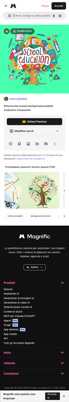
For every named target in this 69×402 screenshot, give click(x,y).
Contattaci (11, 373)
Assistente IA (11, 293)
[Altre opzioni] (54, 144)
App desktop (14, 329)
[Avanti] (64, 190)
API (6, 338)
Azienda (9, 363)
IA (45, 155)
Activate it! (51, 396)
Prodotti (9, 283)
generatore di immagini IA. (31, 158)
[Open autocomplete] (8, 15)
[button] (35, 267)
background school (40, 216)
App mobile (10, 334)
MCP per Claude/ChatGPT (19, 316)
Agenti (10, 320)
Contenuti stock (13, 311)
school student (15, 216)
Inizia (7, 352)
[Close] (64, 396)
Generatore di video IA (17, 302)
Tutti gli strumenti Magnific (19, 343)
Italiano (34, 267)
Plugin (10, 325)
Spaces (8, 289)
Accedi (58, 6)
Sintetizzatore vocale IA (18, 307)
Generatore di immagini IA (19, 298)
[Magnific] (34, 237)
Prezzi (45, 6)
